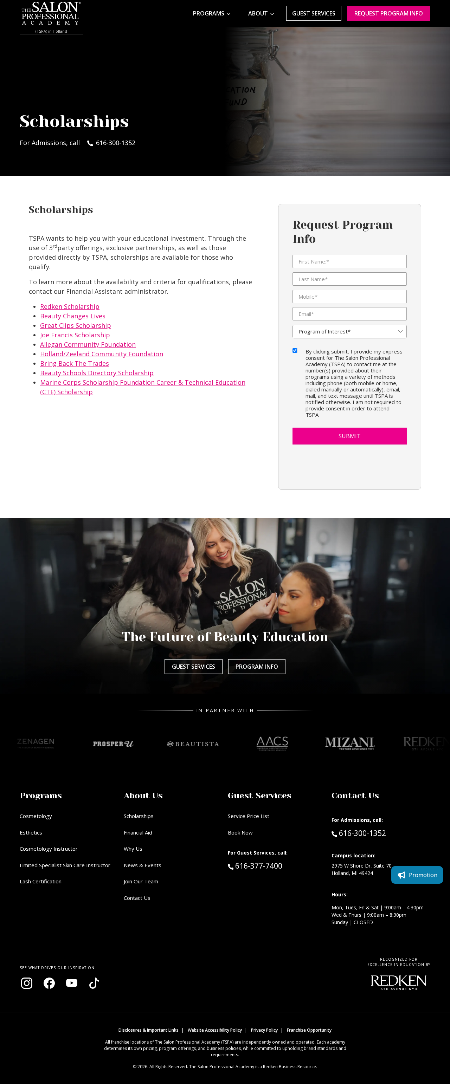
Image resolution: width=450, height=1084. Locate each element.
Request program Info (388, 13)
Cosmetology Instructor (49, 848)
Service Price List (248, 815)
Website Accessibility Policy (215, 1030)
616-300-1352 (362, 833)
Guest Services (313, 13)
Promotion (423, 875)
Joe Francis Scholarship (75, 335)
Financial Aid (138, 832)
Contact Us (137, 897)
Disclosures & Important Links (148, 1030)
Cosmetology (36, 815)
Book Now (240, 832)
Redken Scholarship (69, 306)
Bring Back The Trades (74, 363)
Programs (208, 13)
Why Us (133, 848)
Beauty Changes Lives (72, 316)
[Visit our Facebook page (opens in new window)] (49, 983)
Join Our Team (141, 881)
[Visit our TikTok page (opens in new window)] (94, 983)
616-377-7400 (273, 866)
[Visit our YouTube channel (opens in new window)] (72, 983)
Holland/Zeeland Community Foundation (101, 354)
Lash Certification (41, 881)
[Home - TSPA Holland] (51, 13)
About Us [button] (143, 795)
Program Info (257, 666)
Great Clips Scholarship (75, 325)
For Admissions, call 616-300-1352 (77, 142)
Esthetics (31, 832)
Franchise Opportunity (309, 1030)
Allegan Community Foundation (88, 344)
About (258, 13)
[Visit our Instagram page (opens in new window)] (27, 983)
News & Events (142, 865)
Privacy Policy (264, 1030)
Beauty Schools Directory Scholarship (97, 373)
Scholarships (139, 815)
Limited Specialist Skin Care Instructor (65, 865)
